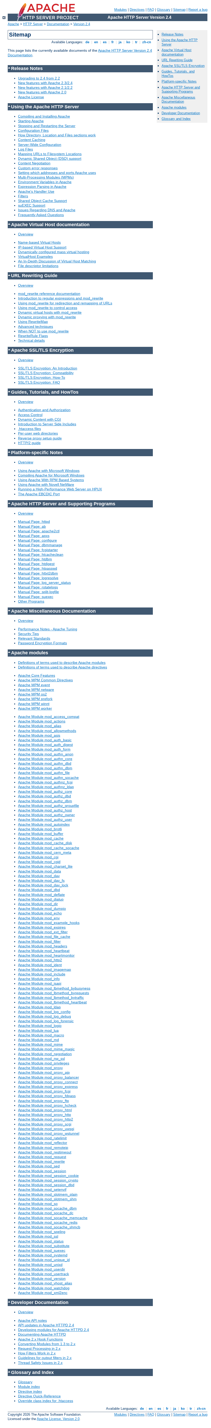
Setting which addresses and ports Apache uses (57, 173)
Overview (25, 234)
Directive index (30, 1391)
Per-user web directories (38, 433)
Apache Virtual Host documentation (176, 52)
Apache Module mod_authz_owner (46, 815)
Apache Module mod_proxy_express (48, 1087)
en (96, 42)
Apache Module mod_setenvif (42, 1189)
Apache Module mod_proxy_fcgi (44, 1091)
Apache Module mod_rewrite (41, 1161)
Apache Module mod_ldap (39, 1007)
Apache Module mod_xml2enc (42, 1293)
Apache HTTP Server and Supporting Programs (181, 89)
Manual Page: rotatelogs (38, 587)
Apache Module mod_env (39, 918)
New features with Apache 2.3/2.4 (45, 83)
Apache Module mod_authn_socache (48, 777)
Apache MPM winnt (33, 704)
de (87, 42)
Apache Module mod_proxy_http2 (45, 1119)
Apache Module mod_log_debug (44, 1016)
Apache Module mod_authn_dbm (45, 768)
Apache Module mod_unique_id (44, 1260)
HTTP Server (33, 24)
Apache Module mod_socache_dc (45, 1213)
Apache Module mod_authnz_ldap (46, 787)
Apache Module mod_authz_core (45, 791)
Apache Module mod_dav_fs (41, 880)
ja (120, 42)
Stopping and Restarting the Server (46, 126)
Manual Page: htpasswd (37, 568)
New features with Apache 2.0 (42, 92)
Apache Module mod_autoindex (44, 824)
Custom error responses (38, 168)
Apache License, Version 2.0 (58, 1419)
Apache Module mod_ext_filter (43, 932)
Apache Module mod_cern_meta (44, 852)
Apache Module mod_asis (39, 735)
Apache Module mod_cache (41, 838)
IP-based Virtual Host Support (42, 247)
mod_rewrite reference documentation (49, 294)
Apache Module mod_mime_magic (46, 1049)
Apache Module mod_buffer (40, 834)
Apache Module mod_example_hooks (49, 923)
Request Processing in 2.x (39, 1348)
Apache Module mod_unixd (40, 1265)
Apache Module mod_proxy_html (45, 1110)
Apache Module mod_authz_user (45, 819)
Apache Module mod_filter (39, 941)
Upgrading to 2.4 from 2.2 (39, 78)
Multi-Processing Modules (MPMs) (46, 177)
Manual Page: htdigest (36, 564)
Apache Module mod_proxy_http (44, 1115)
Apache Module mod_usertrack (43, 1274)
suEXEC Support (31, 205)
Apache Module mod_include (41, 974)
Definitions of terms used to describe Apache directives (62, 667)
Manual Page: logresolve (38, 578)
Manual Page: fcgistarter (38, 550)
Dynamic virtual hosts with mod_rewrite (50, 312)
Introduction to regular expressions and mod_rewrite (60, 298)
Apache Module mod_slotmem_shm (47, 1199)
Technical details (31, 340)
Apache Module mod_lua (38, 1030)
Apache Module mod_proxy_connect (48, 1082)
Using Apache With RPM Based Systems (51, 480)
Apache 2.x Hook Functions (40, 1339)
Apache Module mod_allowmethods (47, 731)
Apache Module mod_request (42, 1157)
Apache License (31, 97)
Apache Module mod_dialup (41, 899)
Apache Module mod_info (39, 979)
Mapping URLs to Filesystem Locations (50, 154)
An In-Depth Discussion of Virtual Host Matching (57, 261)
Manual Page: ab (32, 526)
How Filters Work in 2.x (37, 1353)
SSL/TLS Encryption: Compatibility (46, 373)
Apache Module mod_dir (38, 904)
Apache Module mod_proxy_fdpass (47, 1096)
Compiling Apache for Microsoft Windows (51, 475)
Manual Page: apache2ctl (38, 531)
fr (112, 42)
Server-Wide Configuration (39, 145)
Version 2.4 (81, 24)
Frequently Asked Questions (41, 215)
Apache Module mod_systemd (42, 1255)
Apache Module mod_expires (42, 927)
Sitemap (179, 10)
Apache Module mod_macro (41, 1035)
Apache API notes (32, 1320)
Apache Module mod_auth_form (44, 749)
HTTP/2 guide (29, 443)
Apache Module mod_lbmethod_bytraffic (51, 997)
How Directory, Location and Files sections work (57, 135)
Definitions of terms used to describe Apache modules (62, 662)
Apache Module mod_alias (39, 726)
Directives (137, 10)
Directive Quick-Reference (39, 1396)
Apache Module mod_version (42, 1278)
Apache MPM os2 (32, 694)
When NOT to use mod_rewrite (43, 331)
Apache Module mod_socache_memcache (52, 1218)
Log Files (25, 149)
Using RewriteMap (33, 322)
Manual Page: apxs (33, 536)
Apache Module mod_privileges (43, 1063)
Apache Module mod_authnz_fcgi (45, 782)
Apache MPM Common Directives (45, 680)
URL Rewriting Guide (177, 60)
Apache (13, 24)
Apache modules (174, 107)
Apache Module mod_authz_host (45, 810)
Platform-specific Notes (179, 81)
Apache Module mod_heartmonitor (46, 955)
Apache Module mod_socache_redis (47, 1222)
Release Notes (172, 34)
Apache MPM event (34, 685)
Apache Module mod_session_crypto (48, 1180)
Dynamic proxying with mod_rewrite (47, 317)
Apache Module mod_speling (41, 1232)
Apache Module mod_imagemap (44, 969)
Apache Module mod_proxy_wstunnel (48, 1133)
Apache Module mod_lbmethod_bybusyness (54, 988)
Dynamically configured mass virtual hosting (53, 252)
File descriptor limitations (38, 266)
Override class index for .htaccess (45, 1401)
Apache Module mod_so (38, 1204)
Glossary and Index (176, 119)
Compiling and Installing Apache (44, 116)
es (105, 42)
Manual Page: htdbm (35, 559)
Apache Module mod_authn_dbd (44, 763)
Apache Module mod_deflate (41, 895)
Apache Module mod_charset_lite (45, 866)
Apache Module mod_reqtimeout (44, 1152)
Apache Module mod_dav (39, 876)
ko (128, 42)
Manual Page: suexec (35, 597)
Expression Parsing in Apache (42, 186)
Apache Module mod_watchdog (43, 1288)
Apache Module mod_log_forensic (46, 1021)
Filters (23, 196)
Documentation (58, 24)
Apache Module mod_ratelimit (42, 1138)
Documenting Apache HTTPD (42, 1334)
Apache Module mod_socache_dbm (47, 1208)
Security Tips (28, 634)
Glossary (163, 10)
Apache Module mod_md (38, 1040)
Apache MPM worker (35, 708)
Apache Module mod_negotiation (45, 1054)
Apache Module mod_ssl (38, 1236)
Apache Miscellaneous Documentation (178, 99)
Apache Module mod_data (39, 871)
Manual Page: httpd (34, 521)
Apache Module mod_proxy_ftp (43, 1101)
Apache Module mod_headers (42, 946)
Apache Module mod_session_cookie (48, 1176)
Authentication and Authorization (44, 410)
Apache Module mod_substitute (43, 1246)
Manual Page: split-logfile (38, 592)
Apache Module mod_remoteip (43, 1147)
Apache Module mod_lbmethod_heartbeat (52, 1002)
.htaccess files (29, 429)
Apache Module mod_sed (39, 1166)
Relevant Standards (34, 638)
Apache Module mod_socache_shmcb (49, 1227)
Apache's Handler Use (36, 191)
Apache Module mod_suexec (41, 1250)
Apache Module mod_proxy (40, 1068)
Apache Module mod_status (41, 1241)
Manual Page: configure (37, 540)
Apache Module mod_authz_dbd (44, 796)
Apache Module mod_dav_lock (43, 885)
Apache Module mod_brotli (40, 829)
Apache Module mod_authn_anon (45, 754)
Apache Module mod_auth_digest (45, 745)
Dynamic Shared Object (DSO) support (49, 158)
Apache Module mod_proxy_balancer (48, 1077)
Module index (29, 1387)
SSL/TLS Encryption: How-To (41, 377)
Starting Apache (31, 121)
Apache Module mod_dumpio (42, 908)
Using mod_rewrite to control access (47, 308)
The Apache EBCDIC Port (39, 494)
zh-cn (146, 42)
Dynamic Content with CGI (39, 419)
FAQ (150, 10)
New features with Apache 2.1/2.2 (45, 87)
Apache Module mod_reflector (42, 1143)
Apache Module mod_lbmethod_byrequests (53, 993)
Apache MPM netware (36, 689)
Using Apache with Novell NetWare (46, 484)
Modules (120, 10)
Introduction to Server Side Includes (47, 424)
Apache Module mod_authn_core (45, 759)
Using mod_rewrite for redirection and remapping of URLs (65, 303)
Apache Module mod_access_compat (48, 717)
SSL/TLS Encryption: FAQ (39, 382)
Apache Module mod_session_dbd (46, 1185)
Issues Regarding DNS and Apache (46, 210)
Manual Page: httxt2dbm (38, 573)
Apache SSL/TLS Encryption (183, 66)
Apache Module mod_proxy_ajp (44, 1072)
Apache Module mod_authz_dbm (45, 801)
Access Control (30, 415)
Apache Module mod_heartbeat (43, 951)
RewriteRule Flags (33, 336)
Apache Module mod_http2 (40, 960)
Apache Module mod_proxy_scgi (44, 1124)
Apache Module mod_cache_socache (48, 848)
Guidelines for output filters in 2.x (45, 1358)
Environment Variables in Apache (45, 182)
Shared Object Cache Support (42, 201)
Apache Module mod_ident (40, 965)
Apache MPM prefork (35, 699)
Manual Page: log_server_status (44, 582)
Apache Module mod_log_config (44, 1012)
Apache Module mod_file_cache (44, 937)
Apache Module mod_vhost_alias (45, 1283)
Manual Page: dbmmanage (40, 545)
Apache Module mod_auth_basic (45, 740)
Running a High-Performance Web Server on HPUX (60, 489)
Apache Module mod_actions (41, 721)
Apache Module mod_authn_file (44, 773)
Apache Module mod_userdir (41, 1269)
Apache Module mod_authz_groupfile (48, 806)
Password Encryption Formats (42, 643)
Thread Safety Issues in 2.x (40, 1363)
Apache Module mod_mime (40, 1044)
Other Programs (31, 601)
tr (136, 42)
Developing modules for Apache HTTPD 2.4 (53, 1330)
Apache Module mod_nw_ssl (41, 1058)
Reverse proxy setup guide (40, 438)
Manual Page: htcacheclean (40, 554)
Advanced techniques (35, 326)
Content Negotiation (34, 163)
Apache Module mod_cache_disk (45, 843)
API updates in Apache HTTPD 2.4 (46, 1325)
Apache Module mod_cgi (38, 857)
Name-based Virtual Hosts (39, 242)
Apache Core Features (36, 675)
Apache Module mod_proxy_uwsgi (46, 1129)
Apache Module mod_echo (40, 913)
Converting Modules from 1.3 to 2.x (46, 1344)
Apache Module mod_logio (39, 1026)
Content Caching (31, 140)
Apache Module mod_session (42, 1171)
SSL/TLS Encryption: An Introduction (47, 368)
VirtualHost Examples (35, 256)
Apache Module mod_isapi (39, 983)
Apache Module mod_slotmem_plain (47, 1194)
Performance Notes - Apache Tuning (47, 629)
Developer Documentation (181, 113)
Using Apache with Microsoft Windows (49, 471)
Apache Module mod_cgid (39, 862)
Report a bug (197, 10)
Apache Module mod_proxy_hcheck (47, 1105)
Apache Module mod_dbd (39, 890)
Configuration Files (33, 130)
